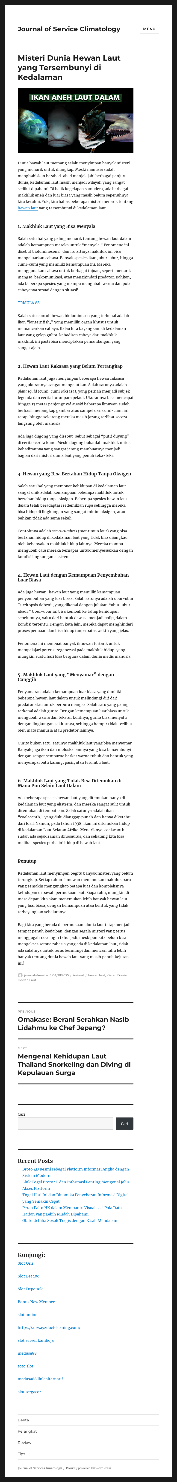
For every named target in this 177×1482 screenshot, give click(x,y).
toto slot (25, 1366)
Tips (21, 1454)
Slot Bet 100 (28, 1276)
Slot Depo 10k (30, 1289)
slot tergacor (29, 1391)
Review (24, 1442)
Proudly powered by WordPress (89, 1468)
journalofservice (36, 975)
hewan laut (28, 208)
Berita (23, 1420)
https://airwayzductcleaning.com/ (49, 1327)
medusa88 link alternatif (40, 1379)
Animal (78, 975)
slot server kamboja (36, 1340)
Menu (149, 29)
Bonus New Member (36, 1302)
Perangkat (27, 1431)
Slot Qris (25, 1263)
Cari (21, 1114)
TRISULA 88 (29, 302)
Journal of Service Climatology (69, 29)
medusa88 (27, 1353)
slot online (27, 1314)
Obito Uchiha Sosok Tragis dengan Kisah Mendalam (69, 1220)
